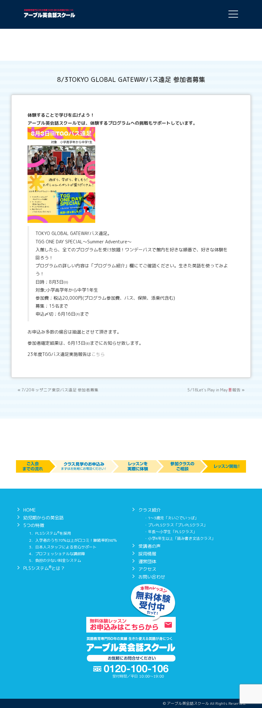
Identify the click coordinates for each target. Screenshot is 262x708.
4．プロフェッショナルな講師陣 (57, 553)
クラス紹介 (149, 510)
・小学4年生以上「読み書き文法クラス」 (179, 538)
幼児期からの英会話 (43, 518)
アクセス (147, 569)
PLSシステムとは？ (44, 568)
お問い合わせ (151, 577)
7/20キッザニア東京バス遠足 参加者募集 (59, 390)
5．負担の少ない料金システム (55, 560)
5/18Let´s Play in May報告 (214, 390)
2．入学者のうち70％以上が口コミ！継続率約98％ (73, 540)
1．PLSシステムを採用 (50, 533)
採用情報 (147, 554)
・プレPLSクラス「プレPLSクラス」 (175, 525)
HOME (29, 510)
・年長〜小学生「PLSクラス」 (170, 531)
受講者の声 (149, 546)
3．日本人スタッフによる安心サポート (62, 547)
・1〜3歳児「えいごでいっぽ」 (171, 518)
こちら (98, 354)
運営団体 (147, 561)
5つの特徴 (33, 525)
